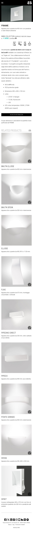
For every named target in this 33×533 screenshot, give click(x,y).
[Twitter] (8, 519)
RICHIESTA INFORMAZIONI (16, 114)
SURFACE (18, 36)
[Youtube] (19, 519)
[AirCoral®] (6, 38)
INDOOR (24, 36)
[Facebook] (5, 519)
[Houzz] (22, 519)
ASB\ (19, 527)
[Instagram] (14, 519)
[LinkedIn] (11, 519)
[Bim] (25, 519)
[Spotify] (27, 519)
